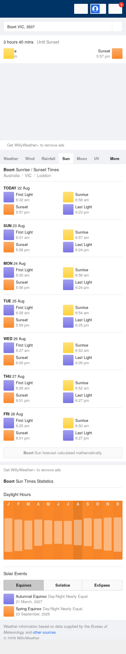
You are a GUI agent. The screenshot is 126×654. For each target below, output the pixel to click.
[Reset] (107, 26)
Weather (11, 158)
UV (96, 158)
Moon (82, 158)
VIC (28, 175)
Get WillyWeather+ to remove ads (35, 145)
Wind (30, 158)
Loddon (44, 175)
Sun (66, 158)
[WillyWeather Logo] (13, 9)
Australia (12, 175)
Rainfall (48, 158)
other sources (44, 632)
